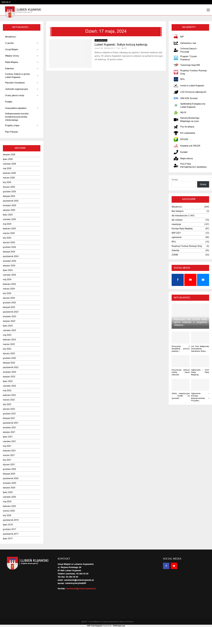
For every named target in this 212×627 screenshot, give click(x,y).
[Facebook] (166, 566)
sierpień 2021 (9, 432)
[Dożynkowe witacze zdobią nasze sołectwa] (181, 361)
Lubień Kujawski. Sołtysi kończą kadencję (121, 45)
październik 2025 (10, 201)
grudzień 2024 (9, 247)
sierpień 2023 (9, 321)
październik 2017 (10, 534)
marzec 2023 (9, 344)
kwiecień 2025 (9, 228)
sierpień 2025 (9, 210)
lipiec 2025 (8, 214)
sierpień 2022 (9, 376)
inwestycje (176, 224)
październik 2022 (10, 367)
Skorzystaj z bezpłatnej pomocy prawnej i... (181, 348)
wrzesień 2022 (9, 372)
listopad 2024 (9, 251)
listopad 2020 (9, 473)
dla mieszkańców (101, 40)
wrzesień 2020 (9, 483)
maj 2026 (7, 168)
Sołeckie (175, 250)
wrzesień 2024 (9, 261)
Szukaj (175, 179)
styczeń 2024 (9, 298)
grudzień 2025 (9, 191)
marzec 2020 (9, 510)
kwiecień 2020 (9, 506)
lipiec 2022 (8, 381)
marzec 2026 (9, 177)
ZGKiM (175, 254)
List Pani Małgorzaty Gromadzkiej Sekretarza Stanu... (200, 348)
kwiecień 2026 (9, 173)
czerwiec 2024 (9, 275)
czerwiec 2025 (9, 219)
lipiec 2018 (8, 524)
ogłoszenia (176, 237)
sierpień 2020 (9, 487)
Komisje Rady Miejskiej (182, 228)
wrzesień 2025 (9, 205)
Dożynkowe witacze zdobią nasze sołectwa (181, 372)
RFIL (174, 241)
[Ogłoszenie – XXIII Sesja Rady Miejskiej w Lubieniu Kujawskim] (200, 361)
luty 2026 (7, 182)
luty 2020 (7, 515)
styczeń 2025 (9, 242)
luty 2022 (7, 404)
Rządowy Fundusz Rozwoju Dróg (187, 246)
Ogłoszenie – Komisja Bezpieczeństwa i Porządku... (200, 397)
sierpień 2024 (9, 265)
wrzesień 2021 (9, 427)
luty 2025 (7, 238)
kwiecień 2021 (9, 450)
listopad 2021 (9, 418)
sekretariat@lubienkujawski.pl (81, 588)
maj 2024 (7, 279)
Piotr (101, 48)
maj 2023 (7, 335)
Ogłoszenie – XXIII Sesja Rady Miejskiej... (200, 372)
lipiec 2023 (8, 325)
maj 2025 (7, 224)
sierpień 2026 (9, 154)
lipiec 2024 (8, 270)
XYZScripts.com (119, 626)
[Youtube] (174, 566)
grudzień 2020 (9, 469)
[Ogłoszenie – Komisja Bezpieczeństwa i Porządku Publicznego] (200, 385)
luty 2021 (7, 460)
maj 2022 (7, 390)
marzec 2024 (9, 288)
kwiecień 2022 (9, 395)
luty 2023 (7, 349)
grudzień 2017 (9, 529)
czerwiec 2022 (9, 386)
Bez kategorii (177, 211)
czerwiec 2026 (9, 163)
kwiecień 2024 (9, 284)
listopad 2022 (9, 362)
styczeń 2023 (9, 353)
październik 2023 (10, 312)
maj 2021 (7, 446)
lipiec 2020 (8, 492)
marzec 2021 (9, 455)
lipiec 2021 (8, 436)
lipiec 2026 (8, 159)
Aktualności (177, 206)
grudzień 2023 (9, 302)
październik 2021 (10, 423)
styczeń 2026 (9, 187)
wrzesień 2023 (9, 316)
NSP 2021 (176, 233)
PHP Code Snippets (94, 626)
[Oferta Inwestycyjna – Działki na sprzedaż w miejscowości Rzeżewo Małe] (181, 385)
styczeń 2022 (9, 409)
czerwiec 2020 (9, 497)
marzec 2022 (9, 399)
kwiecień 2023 (9, 339)
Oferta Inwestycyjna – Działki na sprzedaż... (181, 395)
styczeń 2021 (9, 464)
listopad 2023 (9, 307)
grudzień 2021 (9, 413)
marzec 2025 (9, 233)
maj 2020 (7, 501)
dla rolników (177, 220)
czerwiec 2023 (9, 330)
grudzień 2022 (9, 358)
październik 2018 (10, 520)
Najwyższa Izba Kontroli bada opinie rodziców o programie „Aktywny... (190, 322)
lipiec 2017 (8, 538)
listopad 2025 (9, 196)
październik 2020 (10, 478)
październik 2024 (10, 256)
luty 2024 (7, 293)
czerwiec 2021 (9, 441)
